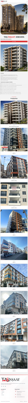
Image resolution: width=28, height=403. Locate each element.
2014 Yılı (14, 343)
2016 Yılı (14, 316)
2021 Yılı (14, 153)
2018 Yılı (14, 262)
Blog (2, 393)
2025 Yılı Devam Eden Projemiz (14, 126)
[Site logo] (4, 1)
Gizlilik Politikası (25, 401)
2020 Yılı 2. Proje (14, 180)
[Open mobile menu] (27, 1)
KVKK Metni (21, 401)
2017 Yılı (14, 289)
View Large (26, 101)
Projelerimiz (3, 392)
